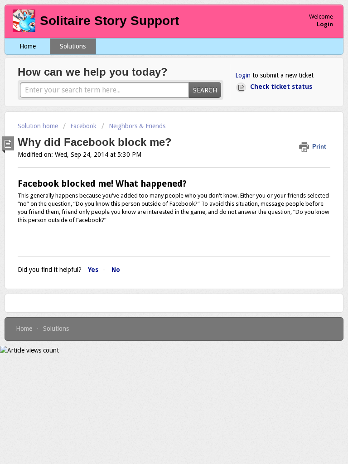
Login (243, 75)
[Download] (157, 225)
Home (27, 46)
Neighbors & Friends (137, 126)
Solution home (39, 126)
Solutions (73, 46)
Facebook (83, 126)
